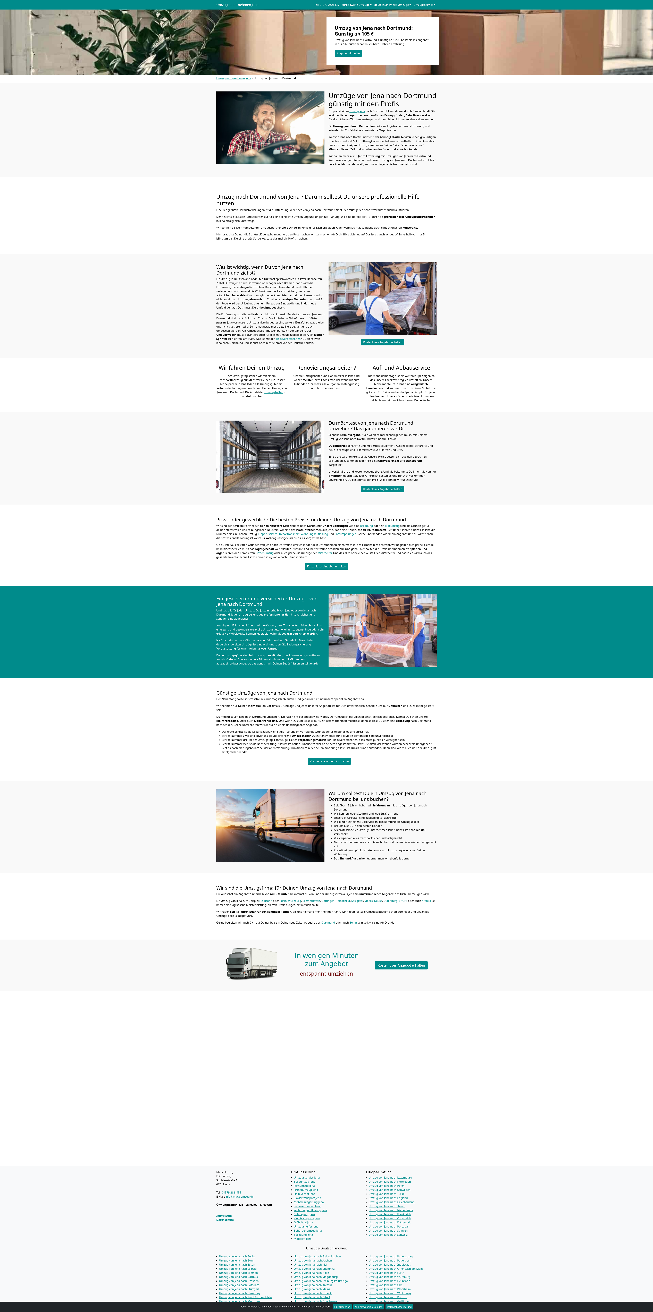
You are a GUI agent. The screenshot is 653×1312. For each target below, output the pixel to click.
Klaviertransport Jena (307, 1198)
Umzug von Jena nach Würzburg (389, 1277)
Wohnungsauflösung (315, 534)
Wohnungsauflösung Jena (310, 1210)
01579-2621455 (231, 1192)
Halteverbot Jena (304, 1194)
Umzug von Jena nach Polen (387, 1186)
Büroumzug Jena (304, 1181)
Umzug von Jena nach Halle (311, 1273)
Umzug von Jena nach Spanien (388, 1230)
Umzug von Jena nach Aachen (313, 1260)
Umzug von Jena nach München (239, 1301)
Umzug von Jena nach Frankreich (390, 1214)
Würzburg (294, 901)
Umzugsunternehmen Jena (237, 4)
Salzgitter (357, 901)
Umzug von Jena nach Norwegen (390, 1181)
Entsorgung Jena (304, 1214)
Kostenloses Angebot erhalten (382, 342)
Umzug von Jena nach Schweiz (388, 1235)
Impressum (224, 1215)
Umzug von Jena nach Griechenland (392, 1202)
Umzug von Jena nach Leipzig (238, 1269)
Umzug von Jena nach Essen (237, 1264)
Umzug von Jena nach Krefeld (313, 1285)
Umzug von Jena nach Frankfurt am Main (245, 1297)
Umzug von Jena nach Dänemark (390, 1222)
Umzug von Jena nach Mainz (312, 1289)
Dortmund (328, 922)
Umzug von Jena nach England (388, 1198)
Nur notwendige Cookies (368, 1306)
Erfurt (403, 901)
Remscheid (343, 901)
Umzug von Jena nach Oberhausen (316, 1301)
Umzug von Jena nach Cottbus (238, 1277)
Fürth (283, 901)
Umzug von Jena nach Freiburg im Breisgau (321, 1281)
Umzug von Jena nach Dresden (239, 1281)
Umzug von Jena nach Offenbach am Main (396, 1269)
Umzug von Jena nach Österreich (390, 1218)
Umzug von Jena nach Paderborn (390, 1260)
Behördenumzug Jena (308, 1230)
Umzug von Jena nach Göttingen (389, 1301)
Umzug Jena (357, 111)
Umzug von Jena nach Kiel (310, 1264)
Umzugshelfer (273, 392)
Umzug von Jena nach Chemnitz (314, 1269)
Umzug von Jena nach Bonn (236, 1260)
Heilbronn (265, 901)
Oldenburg (390, 901)
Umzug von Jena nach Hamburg (239, 1293)
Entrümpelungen (345, 534)
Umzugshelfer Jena (306, 1226)
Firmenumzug (265, 553)
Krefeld (426, 901)
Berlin (353, 922)
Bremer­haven (311, 901)
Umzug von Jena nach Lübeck (313, 1293)
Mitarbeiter (325, 553)
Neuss (378, 901)
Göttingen (327, 901)
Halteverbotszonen (288, 339)
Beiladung (367, 526)
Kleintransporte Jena (307, 1218)
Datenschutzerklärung (399, 1306)
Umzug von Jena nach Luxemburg (390, 1177)
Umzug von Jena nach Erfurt (312, 1297)
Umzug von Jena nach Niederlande (391, 1210)
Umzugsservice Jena (307, 1177)
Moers (368, 901)
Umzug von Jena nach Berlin (237, 1256)
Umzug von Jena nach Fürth (386, 1273)
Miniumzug (392, 526)
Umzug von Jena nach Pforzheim (390, 1289)
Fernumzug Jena (304, 1186)
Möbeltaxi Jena (303, 1222)
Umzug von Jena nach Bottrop (388, 1297)
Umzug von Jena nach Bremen (238, 1273)
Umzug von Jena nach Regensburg (391, 1256)
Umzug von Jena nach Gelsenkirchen (317, 1256)
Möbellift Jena (303, 1239)
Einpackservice (267, 534)
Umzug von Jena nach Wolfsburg (390, 1293)
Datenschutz (225, 1220)
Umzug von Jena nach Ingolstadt (390, 1264)
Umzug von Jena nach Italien (387, 1206)
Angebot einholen (348, 53)
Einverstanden (342, 1306)
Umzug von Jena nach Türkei (387, 1194)
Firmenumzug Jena (306, 1190)
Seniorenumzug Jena (307, 1206)
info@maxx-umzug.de (239, 1196)
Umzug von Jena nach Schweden (390, 1190)
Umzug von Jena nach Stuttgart (239, 1289)
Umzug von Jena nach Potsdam (239, 1285)
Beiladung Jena (303, 1235)
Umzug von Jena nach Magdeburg (316, 1277)
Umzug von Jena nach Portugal (388, 1226)
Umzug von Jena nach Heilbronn (389, 1281)
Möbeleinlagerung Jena (309, 1202)
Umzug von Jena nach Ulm (386, 1285)
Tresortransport (289, 534)
